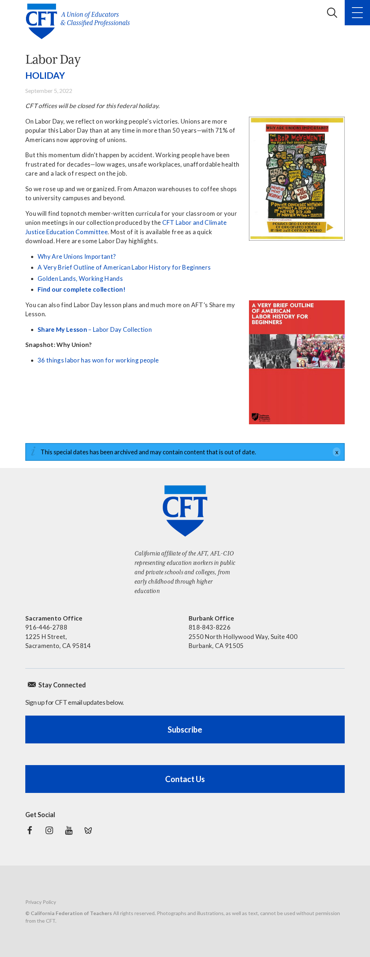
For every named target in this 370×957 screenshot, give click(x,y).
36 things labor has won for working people (98, 360)
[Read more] (297, 179)
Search (332, 12)
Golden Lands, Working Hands (80, 278)
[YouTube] (68, 830)
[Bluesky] (88, 830)
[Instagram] (49, 830)
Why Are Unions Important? (77, 256)
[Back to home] (80, 21)
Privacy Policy (40, 902)
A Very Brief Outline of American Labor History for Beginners (124, 267)
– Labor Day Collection (95, 329)
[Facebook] (29, 830)
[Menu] (357, 12)
